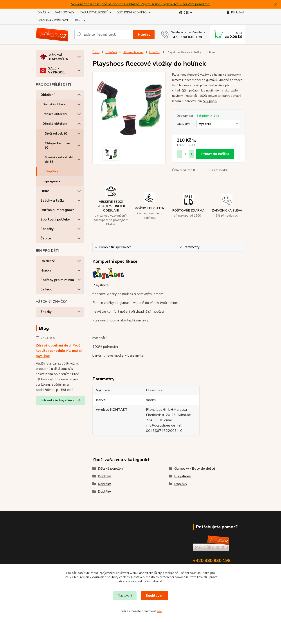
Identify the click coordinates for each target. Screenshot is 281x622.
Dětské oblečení (55, 124)
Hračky (45, 270)
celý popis (210, 101)
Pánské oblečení (55, 114)
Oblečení (47, 95)
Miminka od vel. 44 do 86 (59, 159)
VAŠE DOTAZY (64, 13)
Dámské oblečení (55, 104)
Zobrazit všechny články (57, 400)
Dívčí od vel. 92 (56, 133)
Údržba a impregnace (57, 210)
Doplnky (104, 476)
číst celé (67, 390)
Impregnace (51, 181)
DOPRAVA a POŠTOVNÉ (53, 20)
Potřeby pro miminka (57, 280)
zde (159, 611)
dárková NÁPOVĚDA (58, 57)
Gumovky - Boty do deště (194, 468)
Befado (46, 289)
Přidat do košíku (215, 153)
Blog (78, 20)
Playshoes (182, 476)
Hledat (144, 34)
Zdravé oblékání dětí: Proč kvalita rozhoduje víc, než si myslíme (59, 350)
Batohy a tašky (52, 200)
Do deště (47, 261)
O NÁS (42, 13)
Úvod (95, 52)
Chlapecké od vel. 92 (58, 145)
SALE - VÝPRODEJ (56, 70)
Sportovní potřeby (55, 219)
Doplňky (51, 171)
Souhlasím (154, 595)
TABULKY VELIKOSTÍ (94, 13)
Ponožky (47, 229)
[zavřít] (275, 4)
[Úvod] (53, 34)
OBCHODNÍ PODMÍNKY (132, 13)
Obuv (44, 191)
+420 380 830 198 (186, 37)
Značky (46, 312)
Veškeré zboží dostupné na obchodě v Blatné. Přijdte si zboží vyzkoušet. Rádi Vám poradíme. (140, 4)
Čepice (45, 238)
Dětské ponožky (110, 468)
